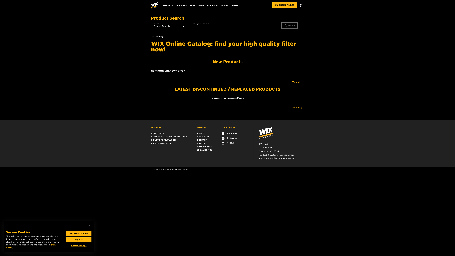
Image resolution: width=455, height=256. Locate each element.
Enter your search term (201, 24)
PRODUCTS (156, 127)
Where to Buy (197, 5)
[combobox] (234, 25)
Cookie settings (78, 246)
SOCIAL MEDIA (228, 127)
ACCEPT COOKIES (79, 233)
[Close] (89, 225)
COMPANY (202, 127)
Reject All (78, 240)
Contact (235, 5)
